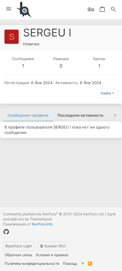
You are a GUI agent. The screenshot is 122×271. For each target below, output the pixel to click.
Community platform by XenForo (53, 214)
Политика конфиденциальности (32, 263)
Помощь (70, 263)
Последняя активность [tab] (80, 115)
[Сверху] (82, 263)
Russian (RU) (55, 246)
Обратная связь (18, 255)
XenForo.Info (42, 224)
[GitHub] (6, 232)
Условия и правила (52, 255)
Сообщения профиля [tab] (28, 115)
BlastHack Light (18, 246)
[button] (9, 9)
